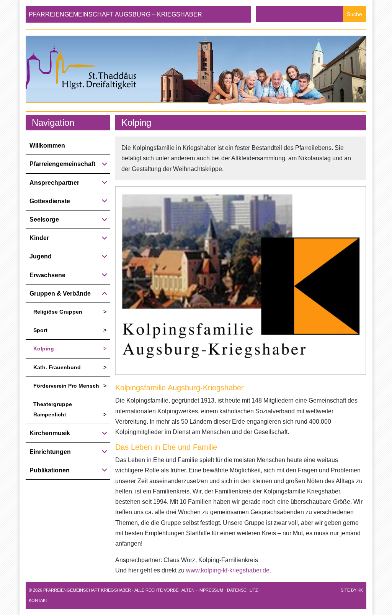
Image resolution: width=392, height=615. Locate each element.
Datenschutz (242, 590)
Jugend (40, 256)
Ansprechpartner (54, 182)
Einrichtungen (50, 452)
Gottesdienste (49, 201)
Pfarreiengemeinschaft (62, 164)
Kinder (39, 238)
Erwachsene (47, 275)
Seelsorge (44, 219)
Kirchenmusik (49, 433)
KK (360, 590)
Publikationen (49, 470)
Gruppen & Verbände (60, 293)
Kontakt (38, 600)
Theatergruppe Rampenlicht (52, 409)
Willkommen (47, 145)
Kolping (43, 348)
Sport (40, 330)
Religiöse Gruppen (57, 312)
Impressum (210, 590)
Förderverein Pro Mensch (66, 386)
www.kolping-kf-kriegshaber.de (228, 570)
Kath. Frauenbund (57, 367)
